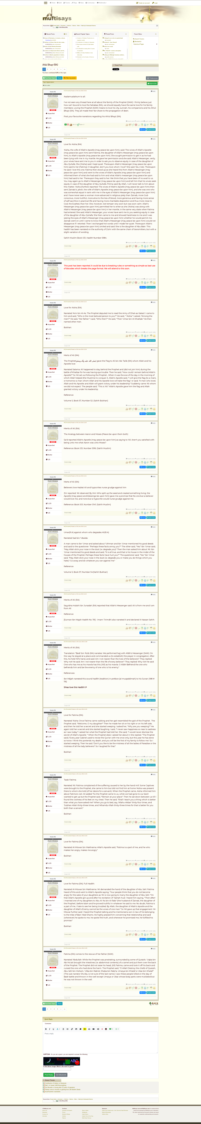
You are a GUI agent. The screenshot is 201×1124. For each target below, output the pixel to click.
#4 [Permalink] (67, 301)
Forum (63, 1112)
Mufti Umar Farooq (86, 1118)
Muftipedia (84, 1112)
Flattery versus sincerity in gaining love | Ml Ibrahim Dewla (62, 1089)
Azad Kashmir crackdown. (52, 1091)
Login (156, 3)
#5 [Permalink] (67, 349)
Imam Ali (53, 92)
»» (64, 69)
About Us (44, 1110)
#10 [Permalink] (67, 641)
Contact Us (45, 1114)
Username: (48, 1023)
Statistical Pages (138, 44)
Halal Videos (85, 1114)
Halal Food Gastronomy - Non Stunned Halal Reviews (115, 1110)
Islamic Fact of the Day (87, 1116)
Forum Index (56, 25)
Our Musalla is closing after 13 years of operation (59, 1087)
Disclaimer (44, 1112)
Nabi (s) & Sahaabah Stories (88, 25)
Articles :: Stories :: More (73, 25)
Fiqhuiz (64, 1118)
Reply (59, 78)
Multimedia (102, 3)
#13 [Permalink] (67, 835)
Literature (63, 25)
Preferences (153, 78)
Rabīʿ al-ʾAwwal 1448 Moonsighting (55, 1085)
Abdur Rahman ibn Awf (58, 52)
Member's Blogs (66, 1114)
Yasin (107, 48)
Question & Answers (67, 1110)
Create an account (144, 3)
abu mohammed (57, 44)
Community (90, 3)
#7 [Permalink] (67, 476)
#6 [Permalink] (67, 422)
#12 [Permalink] (67, 773)
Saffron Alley (105, 1114)
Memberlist (137, 41)
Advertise (44, 1116)
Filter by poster (70, 78)
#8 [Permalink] (67, 526)
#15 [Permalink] (67, 948)
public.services (109, 57)
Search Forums (139, 39)
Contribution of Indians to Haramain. (86, 42)
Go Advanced (61, 1075)
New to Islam (85, 1110)
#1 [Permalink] (67, 90)
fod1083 (54, 40)
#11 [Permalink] (67, 709)
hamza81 (108, 40)
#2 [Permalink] (67, 138)
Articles (64, 1116)
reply (153, 91)
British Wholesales (106, 1112)
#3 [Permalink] (67, 259)
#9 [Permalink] (67, 594)
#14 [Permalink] (67, 877)
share (143, 129)
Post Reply (49, 1075)
